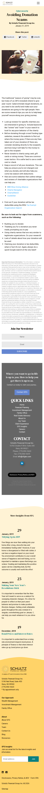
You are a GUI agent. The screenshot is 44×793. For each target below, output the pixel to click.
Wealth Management (10, 701)
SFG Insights (22, 426)
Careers (22, 429)
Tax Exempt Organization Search (20, 206)
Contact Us (6, 731)
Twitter (24, 37)
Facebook (10, 37)
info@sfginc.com (24, 456)
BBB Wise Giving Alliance (17, 187)
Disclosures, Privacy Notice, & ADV (15, 778)
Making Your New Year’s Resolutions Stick (13, 587)
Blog (3, 734)
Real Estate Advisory (22, 415)
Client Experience (22, 423)
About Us (22, 418)
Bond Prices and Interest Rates (17, 633)
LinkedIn (37, 37)
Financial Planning (22, 407)
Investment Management (22, 410)
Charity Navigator (14, 190)
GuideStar (11, 195)
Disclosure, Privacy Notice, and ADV (22, 475)
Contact (22, 432)
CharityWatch (13, 192)
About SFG (6, 720)
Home (22, 404)
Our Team (22, 421)
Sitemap (5, 789)
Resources (6, 738)
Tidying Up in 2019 (11, 537)
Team (4, 727)
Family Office (22, 413)
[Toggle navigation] (38, 3)
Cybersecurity (22, 11)
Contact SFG (22, 392)
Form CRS (34, 778)
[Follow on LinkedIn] (22, 463)
